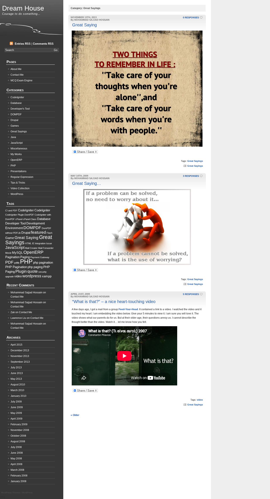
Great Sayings (195, 161)
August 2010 (18, 384)
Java (13, 137)
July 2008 (16, 447)
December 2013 (20, 350)
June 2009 (17, 407)
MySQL (17, 252)
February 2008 (19, 475)
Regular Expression (22, 177)
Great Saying (84, 25)
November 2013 (20, 356)
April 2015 (16, 344)
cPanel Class (29, 219)
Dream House (23, 8)
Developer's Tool (20, 108)
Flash (49, 233)
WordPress (17, 194)
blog (2, 496)
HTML (28, 243)
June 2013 (17, 373)
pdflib (16, 263)
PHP (13, 165)
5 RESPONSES (191, 294)
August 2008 (18, 441)
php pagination (43, 262)
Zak (13, 312)
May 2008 (16, 458)
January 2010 (18, 395)
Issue (49, 243)
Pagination (12, 257)
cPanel (18, 219)
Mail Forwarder (46, 248)
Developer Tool (15, 223)
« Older (75, 415)
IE (33, 243)
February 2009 (19, 424)
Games (15, 125)
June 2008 (17, 452)
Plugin (21, 271)
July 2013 (16, 367)
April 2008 (16, 464)
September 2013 (20, 361)
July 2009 (16, 401)
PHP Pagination (16, 267)
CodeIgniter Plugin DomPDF (19, 214)
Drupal (14, 120)
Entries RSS (23, 43)
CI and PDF (11, 210)
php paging (35, 267)
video (200, 399)
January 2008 (18, 481)
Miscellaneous (19, 148)
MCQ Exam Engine (21, 80)
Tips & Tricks (18, 182)
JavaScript (17, 142)
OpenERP (16, 159)
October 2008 (18, 435)
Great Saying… (86, 183)
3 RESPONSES (191, 176)
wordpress (31, 276)
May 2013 (16, 378)
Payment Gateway (39, 257)
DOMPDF (16, 114)
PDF (9, 262)
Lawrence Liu (18, 318)
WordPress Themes (10, 492)
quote (32, 271)
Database (16, 103)
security (42, 272)
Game (9, 238)
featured (38, 232)
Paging (25, 257)
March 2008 (17, 469)
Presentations (18, 171)
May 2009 (16, 413)
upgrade (9, 276)
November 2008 (20, 430)
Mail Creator (31, 248)
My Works (16, 154)
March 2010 (17, 390)
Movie (8, 253)
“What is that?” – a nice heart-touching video (113, 301)
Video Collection (20, 188)
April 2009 (16, 418)
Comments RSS (43, 43)
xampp (46, 276)
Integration (40, 243)
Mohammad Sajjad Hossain (26, 292)
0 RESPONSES (191, 17)
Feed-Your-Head (128, 309)
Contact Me (17, 74)
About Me (16, 69)
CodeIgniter (17, 97)
